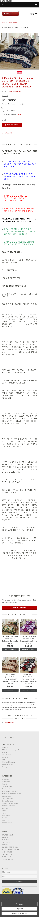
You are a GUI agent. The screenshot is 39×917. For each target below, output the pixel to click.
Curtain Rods (6, 789)
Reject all (19, 909)
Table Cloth (5, 820)
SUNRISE (5, 837)
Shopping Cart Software (13, 891)
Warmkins (5, 845)
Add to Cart (12, 125)
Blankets (4, 784)
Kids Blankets (6, 796)
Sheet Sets (5, 818)
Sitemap (4, 767)
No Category (6, 808)
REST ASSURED (7, 840)
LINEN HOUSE (7, 852)
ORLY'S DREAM (7, 835)
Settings (19, 904)
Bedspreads (6, 781)
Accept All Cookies (19, 913)
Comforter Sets (12, 22)
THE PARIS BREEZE (9, 854)
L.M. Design (6, 842)
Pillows (4, 813)
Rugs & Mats (6, 815)
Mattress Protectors (8, 806)
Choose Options (10, 649)
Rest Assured (6, 857)
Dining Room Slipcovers (10, 791)
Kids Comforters (7, 798)
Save (20, 72)
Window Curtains (7, 823)
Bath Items (5, 779)
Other (4, 810)
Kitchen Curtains (7, 801)
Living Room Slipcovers (10, 803)
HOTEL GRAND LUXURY (10, 849)
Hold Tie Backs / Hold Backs (11, 793)
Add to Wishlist (7, 133)
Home (3, 22)
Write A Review (20, 607)
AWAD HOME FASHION (10, 847)
